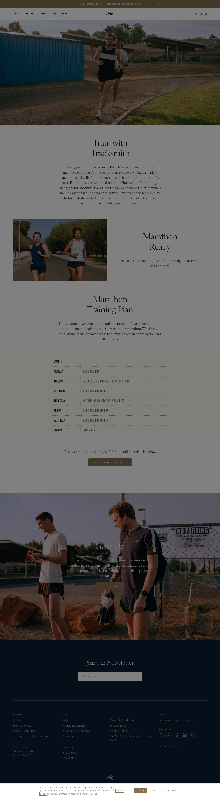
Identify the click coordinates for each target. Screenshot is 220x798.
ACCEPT (140, 791)
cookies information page (62, 794)
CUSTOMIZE (171, 791)
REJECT (155, 791)
